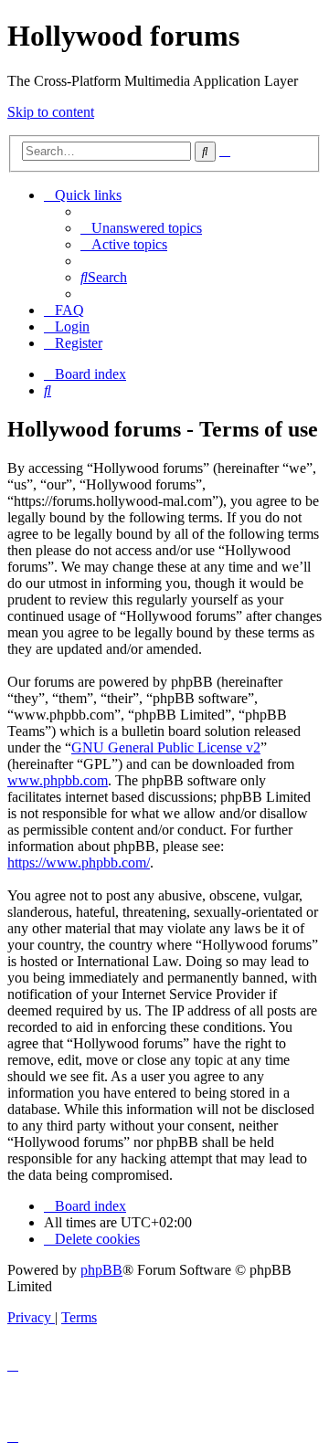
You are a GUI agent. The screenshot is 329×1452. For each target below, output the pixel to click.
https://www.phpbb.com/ (78, 862)
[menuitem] (141, 228)
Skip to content (50, 112)
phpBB (101, 1270)
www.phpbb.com (57, 780)
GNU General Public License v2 (165, 747)
